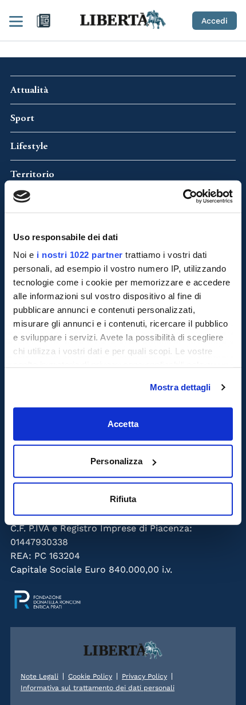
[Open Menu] (16, 20)
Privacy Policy (144, 676)
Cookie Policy (90, 676)
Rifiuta (123, 498)
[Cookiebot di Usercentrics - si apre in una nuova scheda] (183, 196)
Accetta (123, 423)
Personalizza (116, 461)
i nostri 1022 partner (80, 255)
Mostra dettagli (180, 387)
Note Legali (39, 676)
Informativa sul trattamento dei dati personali (97, 687)
